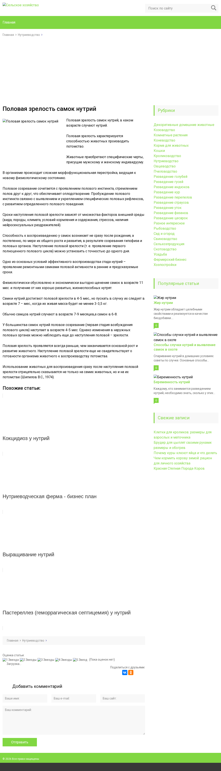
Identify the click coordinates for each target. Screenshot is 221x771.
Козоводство (164, 130)
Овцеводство (165, 166)
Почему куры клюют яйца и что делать (185, 453)
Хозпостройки (165, 265)
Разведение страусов (171, 202)
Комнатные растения (171, 135)
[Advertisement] (110, 70)
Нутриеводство (166, 161)
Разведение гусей (168, 182)
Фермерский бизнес (170, 260)
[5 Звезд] (80, 659)
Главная (9, 22)
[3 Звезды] (46, 659)
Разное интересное (169, 223)
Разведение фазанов (171, 213)
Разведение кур (167, 192)
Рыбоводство (165, 228)
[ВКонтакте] (124, 672)
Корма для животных (171, 145)
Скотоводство (165, 249)
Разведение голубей (170, 177)
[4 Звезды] (64, 659)
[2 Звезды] (29, 659)
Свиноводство (165, 239)
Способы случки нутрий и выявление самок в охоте (184, 347)
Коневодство (164, 140)
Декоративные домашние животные (184, 125)
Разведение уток (168, 208)
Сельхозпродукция (169, 244)
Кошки (159, 151)
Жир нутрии (163, 303)
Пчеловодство (165, 171)
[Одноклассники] (130, 672)
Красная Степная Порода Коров (179, 468)
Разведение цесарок (171, 218)
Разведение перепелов (173, 197)
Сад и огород (164, 234)
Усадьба (160, 254)
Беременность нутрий (172, 382)
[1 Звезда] (11, 659)
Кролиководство (167, 156)
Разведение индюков (171, 187)
